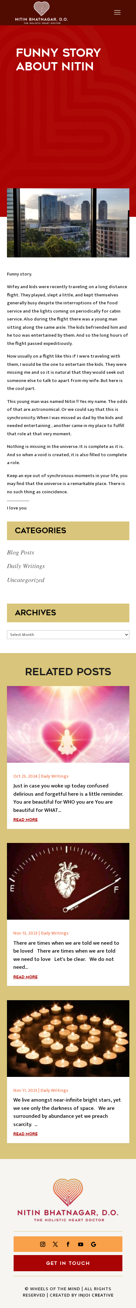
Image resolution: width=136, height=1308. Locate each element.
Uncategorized (25, 579)
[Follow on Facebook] (68, 1244)
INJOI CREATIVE (96, 1295)
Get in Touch (68, 1263)
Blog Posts (20, 552)
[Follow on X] (55, 1244)
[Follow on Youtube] (81, 1244)
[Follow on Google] (93, 1244)
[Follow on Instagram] (43, 1244)
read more (25, 819)
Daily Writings (26, 565)
